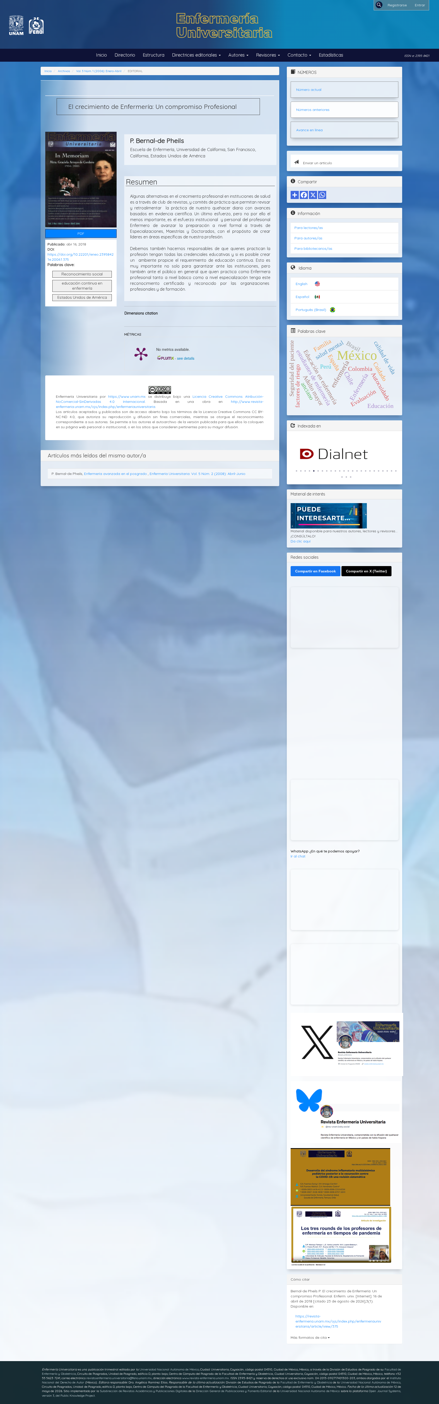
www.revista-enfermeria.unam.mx (205, 1378)
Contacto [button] (298, 55)
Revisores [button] (266, 55)
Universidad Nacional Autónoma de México (169, 1369)
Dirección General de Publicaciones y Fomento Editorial (234, 1391)
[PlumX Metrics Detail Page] (141, 353)
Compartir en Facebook (315, 571)
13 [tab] (348, 470)
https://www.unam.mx (127, 396)
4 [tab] (309, 470)
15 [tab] (356, 470)
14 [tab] (352, 470)
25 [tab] (341, 477)
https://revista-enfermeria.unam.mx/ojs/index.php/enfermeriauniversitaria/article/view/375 (338, 1321)
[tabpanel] (345, 454)
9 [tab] (331, 470)
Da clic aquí (300, 541)
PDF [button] (80, 233)
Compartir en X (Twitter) (366, 571)
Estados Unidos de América (82, 297)
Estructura (153, 55)
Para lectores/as (308, 227)
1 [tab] (296, 470)
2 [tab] (300, 470)
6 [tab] (318, 470)
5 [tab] (313, 470)
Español (302, 296)
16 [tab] (361, 470)
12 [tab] (344, 470)
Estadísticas (331, 55)
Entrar (420, 5)
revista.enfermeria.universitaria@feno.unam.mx (119, 1378)
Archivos (64, 71)
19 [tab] (374, 470)
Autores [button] (237, 55)
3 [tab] (305, 470)
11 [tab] (339, 470)
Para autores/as (308, 238)
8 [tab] (326, 470)
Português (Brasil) (311, 309)
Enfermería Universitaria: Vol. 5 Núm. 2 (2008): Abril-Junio (197, 473)
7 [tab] (322, 470)
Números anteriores (313, 109)
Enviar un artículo (317, 163)
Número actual (308, 89)
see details (185, 358)
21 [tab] (382, 470)
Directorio (125, 55)
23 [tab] (391, 470)
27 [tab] (350, 477)
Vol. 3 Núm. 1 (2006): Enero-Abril (98, 71)
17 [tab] (365, 470)
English (301, 284)
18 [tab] (369, 470)
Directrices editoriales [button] (195, 55)
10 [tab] (335, 470)
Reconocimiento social (82, 274)
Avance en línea (309, 130)
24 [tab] (395, 470)
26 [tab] (346, 477)
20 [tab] (378, 470)
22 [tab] (387, 470)
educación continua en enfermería (82, 286)
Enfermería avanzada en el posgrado (116, 473)
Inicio (101, 55)
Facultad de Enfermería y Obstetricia (306, 1382)
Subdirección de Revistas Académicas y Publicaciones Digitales (143, 1391)
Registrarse (397, 5)
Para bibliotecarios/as (313, 248)
